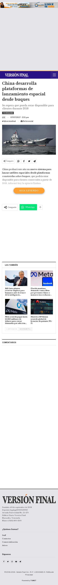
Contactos (6, 539)
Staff (4, 535)
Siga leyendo (29, 190)
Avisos (5, 545)
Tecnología (8, 113)
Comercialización (10, 542)
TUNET (33, 580)
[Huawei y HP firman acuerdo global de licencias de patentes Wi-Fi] (42, 307)
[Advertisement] (29, 38)
